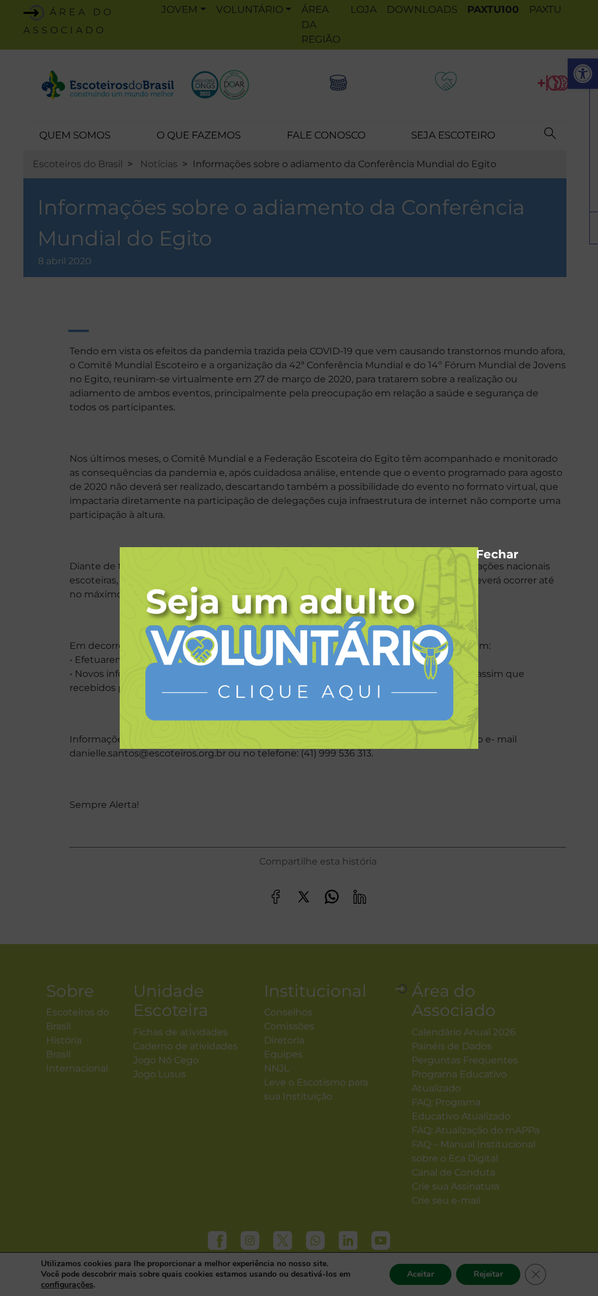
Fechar (482, 552)
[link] (299, 647)
